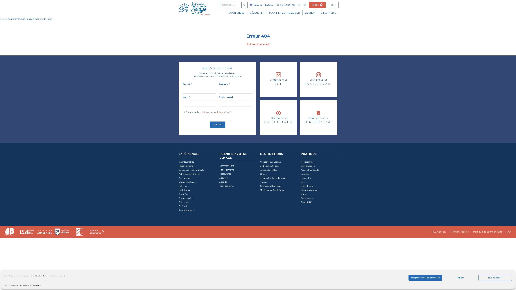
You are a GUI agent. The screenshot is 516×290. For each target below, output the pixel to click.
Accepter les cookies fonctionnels (425, 278)
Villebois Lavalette (268, 170)
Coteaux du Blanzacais (270, 186)
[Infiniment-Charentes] (44, 232)
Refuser (460, 278)
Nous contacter (226, 186)
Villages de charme (188, 182)
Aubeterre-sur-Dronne (189, 174)
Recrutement (307, 198)
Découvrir (256, 12)
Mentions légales (459, 232)
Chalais (263, 174)
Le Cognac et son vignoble (191, 170)
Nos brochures (307, 162)
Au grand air (184, 178)
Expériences (236, 12)
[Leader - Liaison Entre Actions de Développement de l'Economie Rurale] (79, 232)
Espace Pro (306, 178)
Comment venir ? (227, 166)
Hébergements (226, 170)
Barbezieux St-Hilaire (270, 166)
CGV (509, 232)
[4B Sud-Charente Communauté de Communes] (9, 232)
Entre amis (184, 202)
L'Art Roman (185, 190)
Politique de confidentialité (30, 285)
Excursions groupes (310, 190)
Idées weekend (186, 166)
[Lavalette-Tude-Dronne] (27, 232)
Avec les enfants (186, 210)
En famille (183, 206)
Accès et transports (310, 170)
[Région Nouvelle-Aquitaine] (62, 232)
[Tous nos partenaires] (97, 232)
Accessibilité (306, 202)
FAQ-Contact (439, 232)
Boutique (268, 5)
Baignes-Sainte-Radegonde (273, 178)
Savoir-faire (184, 194)
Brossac (263, 182)
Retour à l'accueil (258, 44)
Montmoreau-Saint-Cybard (272, 190)
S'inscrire (217, 124)
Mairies (304, 194)
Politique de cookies (11, 285)
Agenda (310, 12)
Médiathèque (307, 186)
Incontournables (186, 162)
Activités (223, 178)
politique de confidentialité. (214, 112)
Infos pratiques (308, 166)
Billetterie (328, 12)
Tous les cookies (495, 278)
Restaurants (225, 174)
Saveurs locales (186, 198)
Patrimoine (184, 186)
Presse (304, 182)
